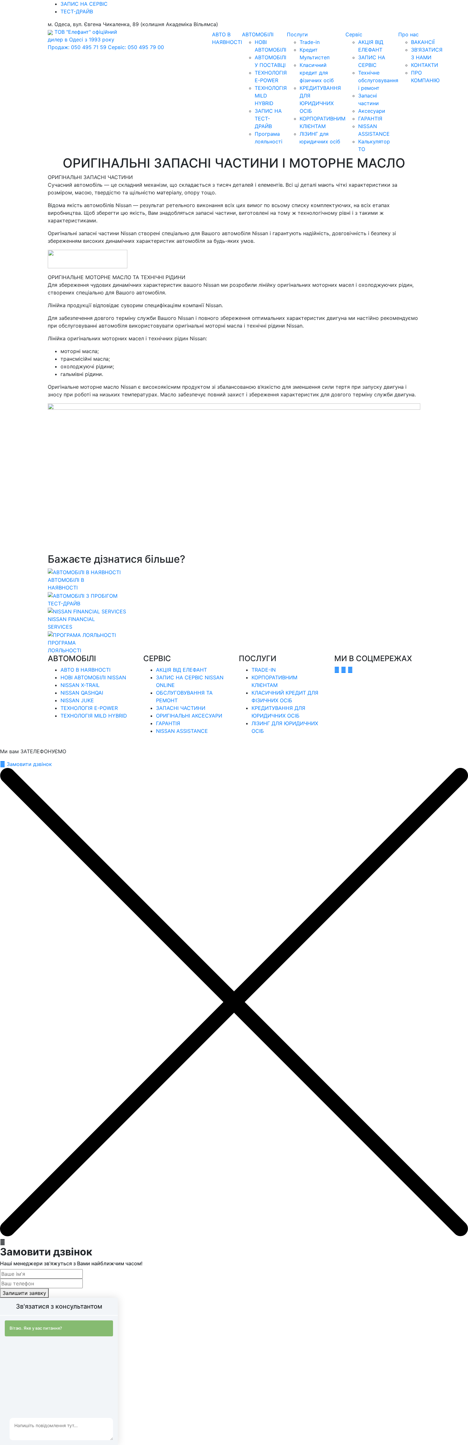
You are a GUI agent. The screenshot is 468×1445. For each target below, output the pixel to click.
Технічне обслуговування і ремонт (378, 80)
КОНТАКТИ (424, 65)
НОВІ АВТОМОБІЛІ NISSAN (93, 677)
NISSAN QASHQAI (81, 693)
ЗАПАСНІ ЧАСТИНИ (180, 708)
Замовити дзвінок (28, 764)
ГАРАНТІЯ (370, 118)
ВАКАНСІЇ (423, 42)
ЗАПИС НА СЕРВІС (84, 4)
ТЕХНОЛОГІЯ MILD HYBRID (93, 715)
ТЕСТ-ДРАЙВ (76, 11)
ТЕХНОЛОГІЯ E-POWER (89, 708)
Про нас (408, 34)
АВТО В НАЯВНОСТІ (85, 670)
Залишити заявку (24, 1293)
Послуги (297, 34)
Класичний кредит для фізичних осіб (317, 72)
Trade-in (310, 42)
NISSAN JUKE (77, 700)
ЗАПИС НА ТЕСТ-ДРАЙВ (268, 118)
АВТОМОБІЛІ (257, 34)
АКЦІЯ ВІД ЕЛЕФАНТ (181, 670)
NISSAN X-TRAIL (80, 685)
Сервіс (353, 34)
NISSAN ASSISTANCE (182, 731)
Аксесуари (371, 111)
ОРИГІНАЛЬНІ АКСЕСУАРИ (189, 715)
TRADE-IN (264, 670)
